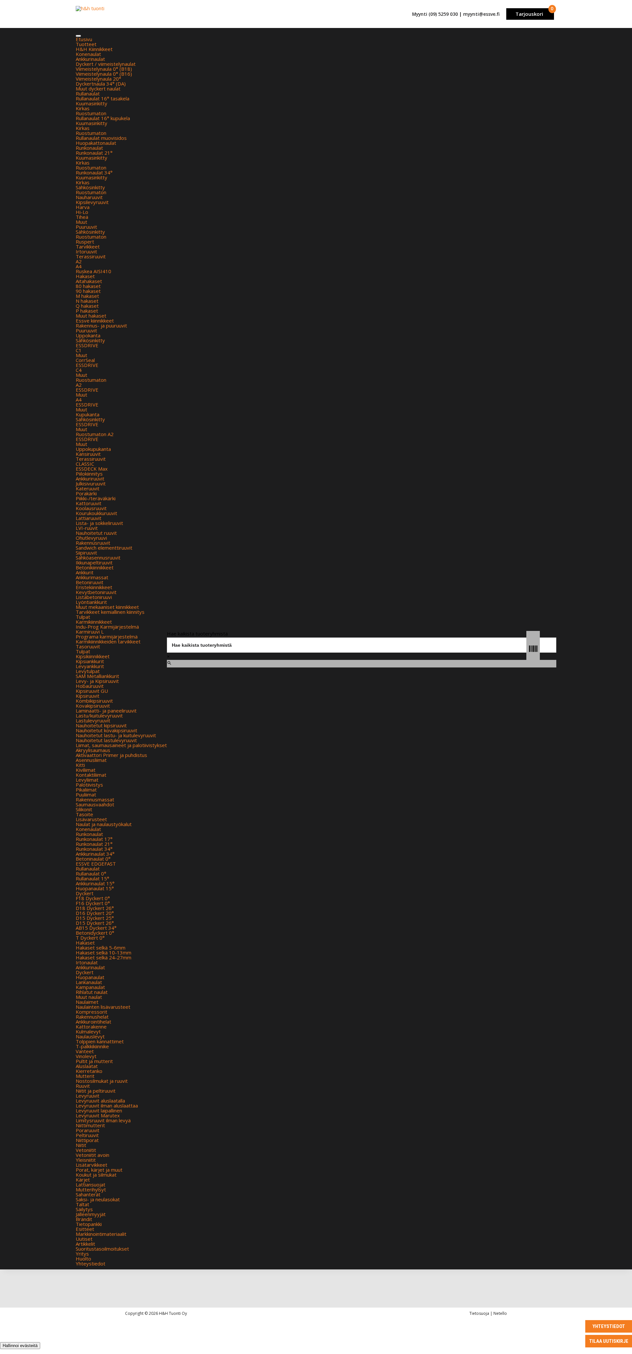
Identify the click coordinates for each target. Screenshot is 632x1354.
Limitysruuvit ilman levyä (103, 1120)
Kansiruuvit (88, 454)
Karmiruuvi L (90, 631)
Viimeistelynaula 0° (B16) (104, 73)
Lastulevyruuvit (93, 720)
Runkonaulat (89, 147)
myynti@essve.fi (481, 14)
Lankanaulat (89, 982)
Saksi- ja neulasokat (98, 1199)
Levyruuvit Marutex (98, 1115)
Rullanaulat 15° (92, 878)
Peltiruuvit (87, 1135)
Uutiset (84, 1239)
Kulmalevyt (88, 1031)
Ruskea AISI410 (93, 271)
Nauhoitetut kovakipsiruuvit (106, 730)
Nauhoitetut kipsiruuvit (101, 725)
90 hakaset (88, 291)
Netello (500, 1313)
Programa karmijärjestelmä (107, 636)
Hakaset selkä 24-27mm (103, 957)
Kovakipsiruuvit (93, 705)
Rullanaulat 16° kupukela (103, 118)
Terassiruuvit (91, 256)
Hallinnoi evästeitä (20, 1345)
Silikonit (84, 809)
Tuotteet (86, 44)
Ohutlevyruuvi (91, 537)
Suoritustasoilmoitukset (102, 1248)
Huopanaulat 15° (95, 888)
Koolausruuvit (91, 508)
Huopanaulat (90, 977)
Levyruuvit (87, 1095)
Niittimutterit (90, 1125)
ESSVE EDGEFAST (96, 863)
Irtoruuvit (86, 251)
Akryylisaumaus (93, 750)
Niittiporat (87, 1140)
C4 (79, 370)
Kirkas (83, 108)
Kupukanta (87, 414)
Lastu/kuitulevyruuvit (99, 715)
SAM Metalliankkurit (97, 676)
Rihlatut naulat (92, 992)
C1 (79, 350)
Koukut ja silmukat (96, 1174)
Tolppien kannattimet (100, 1041)
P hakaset (87, 310)
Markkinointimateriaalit (101, 1234)
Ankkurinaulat (90, 59)
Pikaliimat (86, 789)
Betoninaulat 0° (93, 858)
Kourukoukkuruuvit (96, 513)
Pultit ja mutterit (94, 1061)
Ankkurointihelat (93, 1021)
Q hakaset (87, 305)
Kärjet (83, 1179)
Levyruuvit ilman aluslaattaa (107, 1105)
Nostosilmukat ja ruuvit (102, 1081)
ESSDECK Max (92, 468)
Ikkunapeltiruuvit (94, 562)
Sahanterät (88, 1194)
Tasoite (84, 814)
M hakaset (87, 296)
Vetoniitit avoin (92, 1155)
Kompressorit (91, 1011)
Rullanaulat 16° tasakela (102, 98)
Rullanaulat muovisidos (101, 138)
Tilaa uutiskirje (608, 1341)
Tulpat (83, 616)
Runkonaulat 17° (94, 839)
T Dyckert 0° (90, 937)
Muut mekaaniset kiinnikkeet (107, 607)
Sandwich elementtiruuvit (104, 547)
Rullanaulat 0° (91, 873)
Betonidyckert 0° (95, 932)
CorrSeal (85, 360)
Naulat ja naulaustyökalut (104, 824)
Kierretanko (89, 1071)
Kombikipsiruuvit (94, 700)
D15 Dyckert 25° (95, 918)
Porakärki (86, 493)
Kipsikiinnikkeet (93, 656)
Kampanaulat (90, 987)
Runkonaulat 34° (94, 172)
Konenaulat (88, 54)
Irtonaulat (87, 962)
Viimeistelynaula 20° (98, 78)
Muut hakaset (91, 315)
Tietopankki (89, 1224)
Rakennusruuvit (93, 542)
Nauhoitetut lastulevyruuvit (106, 740)
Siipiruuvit (86, 552)
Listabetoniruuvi (94, 597)
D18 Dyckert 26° (95, 908)
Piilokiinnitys (89, 473)
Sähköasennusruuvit (98, 557)
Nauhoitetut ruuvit (96, 533)
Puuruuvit (86, 226)
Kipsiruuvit (87, 695)
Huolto (83, 1258)
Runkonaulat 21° (94, 152)
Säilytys (84, 1209)
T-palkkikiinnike (92, 1046)
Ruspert (85, 241)
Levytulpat (88, 671)
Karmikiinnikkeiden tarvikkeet (108, 641)
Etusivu (84, 39)
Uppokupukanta (93, 449)
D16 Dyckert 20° (95, 913)
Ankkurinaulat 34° (95, 853)
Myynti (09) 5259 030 (435, 14)
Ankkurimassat (92, 577)
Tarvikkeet (88, 246)
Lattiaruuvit (88, 518)
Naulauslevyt (90, 1036)
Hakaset (85, 276)
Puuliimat (86, 794)
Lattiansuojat (90, 1184)
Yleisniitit (86, 1160)
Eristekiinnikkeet (94, 587)
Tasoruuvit (88, 646)
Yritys (82, 1253)
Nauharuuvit (89, 197)
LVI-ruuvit (87, 528)
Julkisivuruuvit (91, 483)
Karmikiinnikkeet (94, 621)
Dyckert (84, 893)
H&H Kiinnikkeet (94, 49)
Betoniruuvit (89, 582)
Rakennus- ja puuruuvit (101, 325)
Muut (81, 222)
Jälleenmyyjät (91, 1214)
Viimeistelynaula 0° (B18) (104, 68)
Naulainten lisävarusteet (103, 1006)
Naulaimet (87, 1002)
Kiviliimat (85, 770)
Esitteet (85, 1229)
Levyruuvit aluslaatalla (100, 1100)
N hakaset (87, 301)
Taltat (82, 1204)
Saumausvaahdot (95, 804)
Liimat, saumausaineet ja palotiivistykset (121, 745)
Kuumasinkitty (91, 103)
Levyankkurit (90, 666)
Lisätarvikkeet (91, 1164)
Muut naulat (89, 997)
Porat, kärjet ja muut (99, 1169)
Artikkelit (85, 1243)
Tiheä (82, 217)
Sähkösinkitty (90, 187)
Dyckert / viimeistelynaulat (106, 64)
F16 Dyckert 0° (93, 903)
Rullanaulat (88, 93)
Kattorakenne (91, 1026)
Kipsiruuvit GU (92, 691)
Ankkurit (84, 572)
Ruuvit (83, 1085)
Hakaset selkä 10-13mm (103, 952)
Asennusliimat (91, 760)
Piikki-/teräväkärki (96, 498)
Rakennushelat (92, 1016)
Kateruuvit (87, 488)
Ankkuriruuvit (90, 478)
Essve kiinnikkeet (95, 320)
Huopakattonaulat (96, 143)
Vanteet (85, 1051)
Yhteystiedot (90, 1263)
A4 (79, 266)
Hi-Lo (82, 212)
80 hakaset (88, 286)
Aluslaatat (87, 1066)
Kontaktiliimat (91, 774)
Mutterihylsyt (91, 1189)
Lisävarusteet (91, 819)
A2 (79, 261)
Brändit (84, 1219)
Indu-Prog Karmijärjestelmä (107, 626)
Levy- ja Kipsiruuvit (97, 681)
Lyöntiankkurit (91, 602)
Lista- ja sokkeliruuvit (99, 523)
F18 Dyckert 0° (93, 898)
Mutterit (85, 1076)
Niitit (81, 1145)
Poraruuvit (87, 1130)
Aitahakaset (89, 281)
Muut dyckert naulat (98, 88)
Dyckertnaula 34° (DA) (101, 83)
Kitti (80, 765)
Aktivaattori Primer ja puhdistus (111, 755)
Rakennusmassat (95, 799)
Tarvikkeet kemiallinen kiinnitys (110, 612)
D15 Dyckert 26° (95, 923)
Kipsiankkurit (90, 661)
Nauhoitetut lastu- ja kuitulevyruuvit (116, 735)
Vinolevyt (86, 1056)
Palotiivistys (89, 784)
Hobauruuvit (90, 686)
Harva (83, 207)
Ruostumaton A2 (95, 434)
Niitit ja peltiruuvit (96, 1090)
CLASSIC (85, 463)
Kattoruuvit (88, 503)
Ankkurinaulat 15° (95, 883)
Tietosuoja (479, 1313)
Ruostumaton (91, 113)
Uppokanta (88, 335)
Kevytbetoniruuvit (96, 592)
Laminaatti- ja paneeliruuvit (106, 710)
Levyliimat (87, 779)
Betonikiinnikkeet (95, 567)
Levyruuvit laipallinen (99, 1110)
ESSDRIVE (87, 345)
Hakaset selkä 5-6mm (100, 947)
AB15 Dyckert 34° (96, 927)
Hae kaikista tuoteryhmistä (197, 633)
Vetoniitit (86, 1150)
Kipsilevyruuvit (92, 202)
